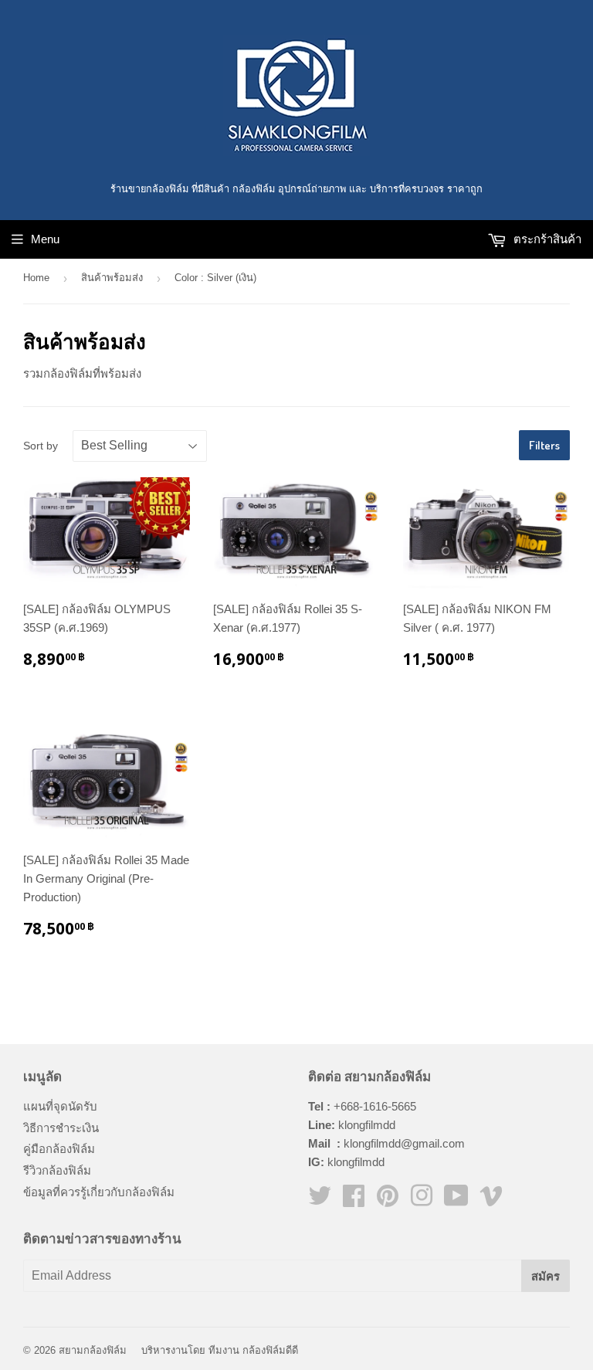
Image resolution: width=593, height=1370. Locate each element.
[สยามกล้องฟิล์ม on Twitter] (319, 1200)
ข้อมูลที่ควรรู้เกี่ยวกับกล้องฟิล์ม (99, 1192)
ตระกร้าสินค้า (545, 239)
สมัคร (545, 1276)
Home (36, 277)
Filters (544, 445)
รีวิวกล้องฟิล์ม (57, 1170)
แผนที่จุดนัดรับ (60, 1106)
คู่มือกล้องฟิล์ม (59, 1148)
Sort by (40, 445)
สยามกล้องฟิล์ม (93, 1350)
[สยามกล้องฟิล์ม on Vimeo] (491, 1200)
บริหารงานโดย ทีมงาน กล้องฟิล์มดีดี (219, 1350)
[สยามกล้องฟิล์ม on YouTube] (456, 1200)
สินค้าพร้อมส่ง (112, 277)
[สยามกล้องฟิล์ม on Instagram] (421, 1200)
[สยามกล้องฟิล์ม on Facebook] (353, 1200)
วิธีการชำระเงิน (61, 1127)
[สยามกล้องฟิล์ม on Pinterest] (387, 1200)
